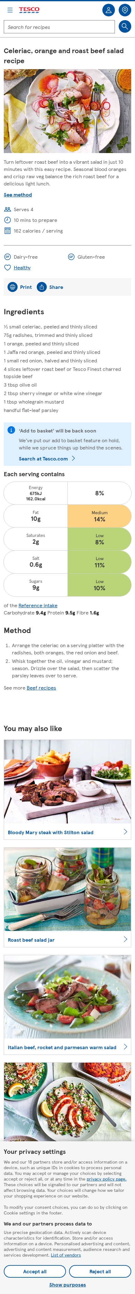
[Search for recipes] (125, 26)
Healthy (22, 267)
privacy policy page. (107, 1179)
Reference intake (38, 605)
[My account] (108, 10)
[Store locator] (125, 10)
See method (18, 194)
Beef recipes (41, 687)
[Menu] (10, 10)
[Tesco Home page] (29, 10)
